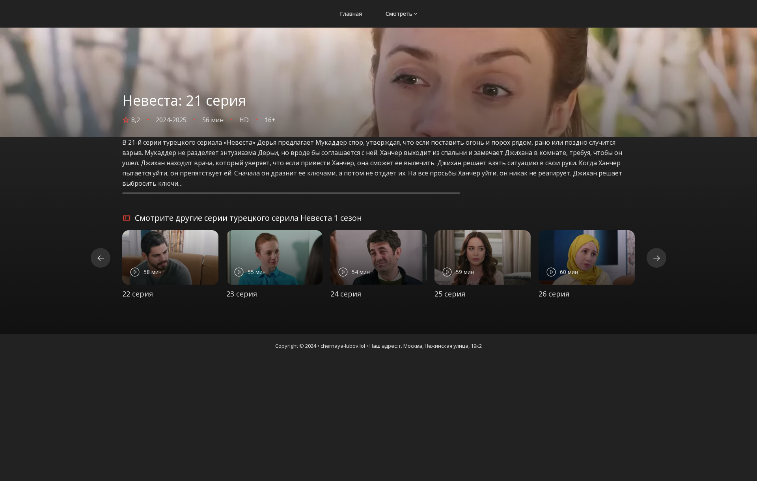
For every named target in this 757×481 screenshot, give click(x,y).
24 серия (345, 293)
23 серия (241, 293)
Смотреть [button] (399, 13)
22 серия (137, 293)
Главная (351, 13)
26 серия (554, 293)
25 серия (449, 293)
